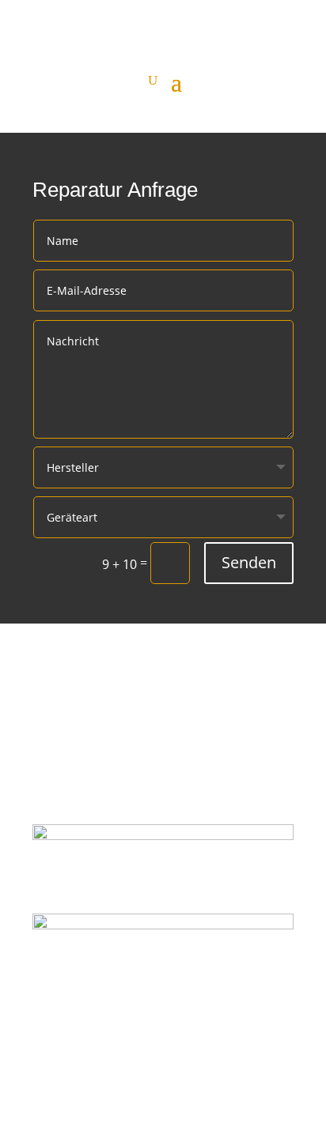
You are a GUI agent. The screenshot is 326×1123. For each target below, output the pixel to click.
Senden (249, 562)
